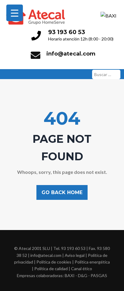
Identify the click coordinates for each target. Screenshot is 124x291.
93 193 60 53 (66, 32)
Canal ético (81, 268)
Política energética (92, 261)
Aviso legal (75, 255)
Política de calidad (51, 268)
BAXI (70, 275)
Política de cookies (53, 261)
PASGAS (99, 275)
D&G (82, 275)
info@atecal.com (70, 53)
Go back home (62, 192)
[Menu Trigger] (14, 13)
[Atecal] (35, 7)
